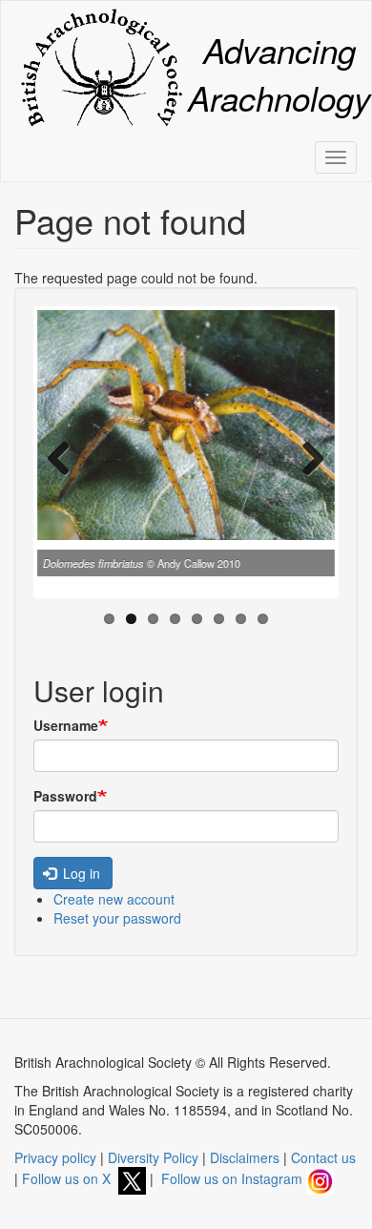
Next (306, 457)
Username (65, 725)
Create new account (114, 898)
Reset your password (117, 917)
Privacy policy (55, 1157)
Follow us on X (70, 1178)
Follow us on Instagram (233, 1178)
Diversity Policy (153, 1157)
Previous (66, 457)
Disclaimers (244, 1157)
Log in (79, 873)
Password (65, 795)
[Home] (101, 67)
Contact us (323, 1157)
